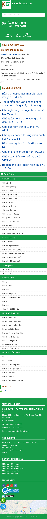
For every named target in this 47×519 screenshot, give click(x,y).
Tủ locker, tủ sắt (8, 273)
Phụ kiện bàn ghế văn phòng (12, 233)
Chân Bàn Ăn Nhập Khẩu (11, 348)
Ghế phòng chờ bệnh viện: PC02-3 (23, 151)
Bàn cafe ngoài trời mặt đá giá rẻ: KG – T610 (22, 145)
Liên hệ (18, 36)
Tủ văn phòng (7, 265)
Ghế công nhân (7, 357)
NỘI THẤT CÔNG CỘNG (11, 352)
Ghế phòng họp (7, 202)
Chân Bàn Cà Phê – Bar (11, 309)
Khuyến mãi (6, 447)
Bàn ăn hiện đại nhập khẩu (12, 325)
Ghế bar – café (8, 277)
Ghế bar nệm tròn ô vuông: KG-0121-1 (21, 128)
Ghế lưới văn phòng (9, 198)
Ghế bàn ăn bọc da (9, 317)
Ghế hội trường (7, 361)
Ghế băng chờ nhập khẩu (11, 222)
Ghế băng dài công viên (11, 365)
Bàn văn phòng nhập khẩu (11, 257)
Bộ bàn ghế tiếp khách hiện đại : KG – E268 (24, 166)
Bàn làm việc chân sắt (10, 246)
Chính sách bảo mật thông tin (13, 469)
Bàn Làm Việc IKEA (9, 242)
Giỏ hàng (27, 36)
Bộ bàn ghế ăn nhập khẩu (11, 321)
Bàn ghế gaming (8, 376)
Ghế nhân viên (7, 191)
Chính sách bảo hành (10, 473)
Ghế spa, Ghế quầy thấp (11, 297)
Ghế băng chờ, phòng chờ (11, 368)
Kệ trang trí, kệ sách (9, 345)
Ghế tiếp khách (7, 226)
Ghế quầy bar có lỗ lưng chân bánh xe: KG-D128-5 (23, 137)
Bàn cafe (5, 305)
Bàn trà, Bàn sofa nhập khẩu (12, 333)
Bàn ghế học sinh (8, 372)
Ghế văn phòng (8, 179)
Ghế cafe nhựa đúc (9, 293)
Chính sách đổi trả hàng (11, 464)
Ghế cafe (5, 289)
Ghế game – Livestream (11, 218)
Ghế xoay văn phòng (9, 194)
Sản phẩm (8, 36)
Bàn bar (5, 301)
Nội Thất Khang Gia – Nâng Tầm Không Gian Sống (20, 443)
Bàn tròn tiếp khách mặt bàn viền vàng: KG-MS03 (22, 95)
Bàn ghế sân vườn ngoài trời (12, 380)
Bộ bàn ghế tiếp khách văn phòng (14, 253)
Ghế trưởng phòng (9, 187)
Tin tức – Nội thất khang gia (12, 450)
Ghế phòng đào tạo (9, 206)
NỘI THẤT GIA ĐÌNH (10, 313)
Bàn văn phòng (8, 237)
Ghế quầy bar (7, 282)
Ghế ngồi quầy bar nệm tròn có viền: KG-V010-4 (24, 112)
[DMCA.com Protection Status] (8, 496)
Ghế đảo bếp (7, 286)
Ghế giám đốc (7, 183)
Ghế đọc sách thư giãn (10, 337)
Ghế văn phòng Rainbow (11, 214)
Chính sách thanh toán (10, 466)
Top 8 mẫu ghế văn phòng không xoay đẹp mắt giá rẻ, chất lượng (22, 103)
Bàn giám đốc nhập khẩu (11, 261)
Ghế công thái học (9, 210)
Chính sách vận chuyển (10, 471)
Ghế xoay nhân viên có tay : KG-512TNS (22, 158)
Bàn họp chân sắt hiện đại (12, 249)
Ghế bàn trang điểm (9, 341)
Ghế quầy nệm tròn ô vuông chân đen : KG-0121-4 (22, 120)
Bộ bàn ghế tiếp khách (10, 329)
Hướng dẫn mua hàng (10, 445)
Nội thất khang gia (22, 3)
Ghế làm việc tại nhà (9, 229)
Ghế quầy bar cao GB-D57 (11, 54)
